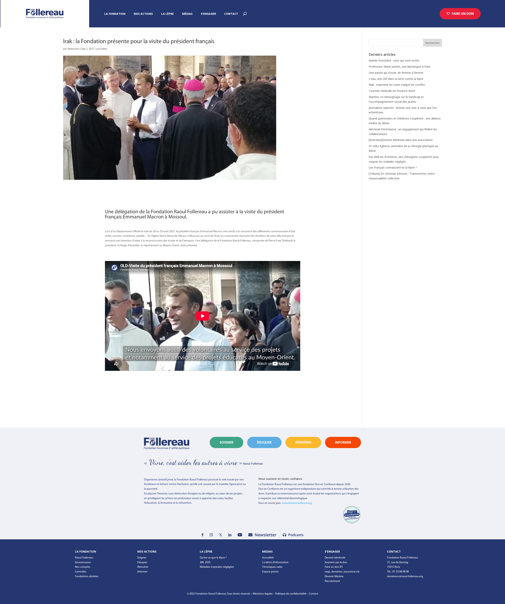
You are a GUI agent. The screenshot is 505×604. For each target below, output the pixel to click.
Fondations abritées (86, 576)
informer (343, 442)
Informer (142, 571)
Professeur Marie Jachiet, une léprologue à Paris (400, 66)
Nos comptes (82, 567)
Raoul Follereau (84, 557)
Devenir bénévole (335, 557)
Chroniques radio (272, 567)
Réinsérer (142, 567)
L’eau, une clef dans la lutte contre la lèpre (396, 79)
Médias (187, 14)
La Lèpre (167, 14)
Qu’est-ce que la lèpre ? (213, 557)
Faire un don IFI (333, 567)
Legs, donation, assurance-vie (342, 571)
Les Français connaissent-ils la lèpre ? (393, 167)
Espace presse (270, 571)
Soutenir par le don (336, 562)
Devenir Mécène (334, 576)
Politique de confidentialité (290, 593)
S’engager (208, 14)
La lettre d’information (275, 562)
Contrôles (80, 571)
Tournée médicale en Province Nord (392, 91)
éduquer (264, 442)
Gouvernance (83, 562)
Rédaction (73, 49)
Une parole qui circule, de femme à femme (396, 73)
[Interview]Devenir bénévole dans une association (401, 140)
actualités (101, 49)
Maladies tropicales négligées (217, 567)
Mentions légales (263, 593)
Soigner (226, 442)
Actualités (268, 557)
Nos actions (143, 14)
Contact (231, 14)
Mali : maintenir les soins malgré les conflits (397, 85)
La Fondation (114, 14)
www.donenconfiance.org (297, 503)
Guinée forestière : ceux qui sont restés (394, 60)
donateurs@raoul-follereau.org (405, 576)
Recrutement (332, 581)
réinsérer (303, 442)
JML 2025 (205, 562)
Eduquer (142, 562)
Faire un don (463, 13)
